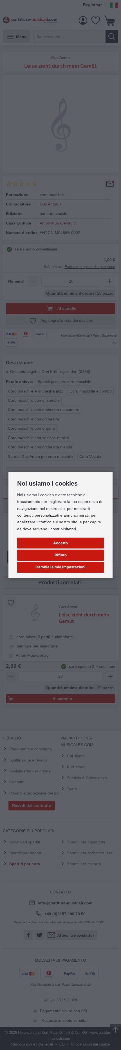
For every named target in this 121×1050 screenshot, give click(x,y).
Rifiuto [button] (61, 555)
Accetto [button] (60, 543)
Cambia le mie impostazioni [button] (60, 567)
